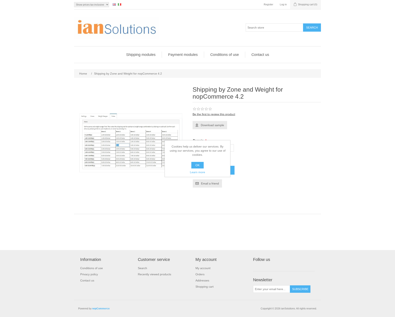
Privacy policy (89, 274)
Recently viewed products (154, 274)
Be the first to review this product (214, 114)
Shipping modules (141, 55)
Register (268, 4)
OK (197, 165)
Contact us (260, 55)
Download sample (212, 125)
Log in (283, 4)
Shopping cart (204, 286)
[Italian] (119, 4)
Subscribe (300, 289)
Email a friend (210, 183)
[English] (114, 4)
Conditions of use (224, 55)
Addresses (202, 280)
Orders (199, 274)
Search (312, 27)
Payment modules (183, 55)
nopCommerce (101, 308)
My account (202, 268)
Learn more (197, 172)
